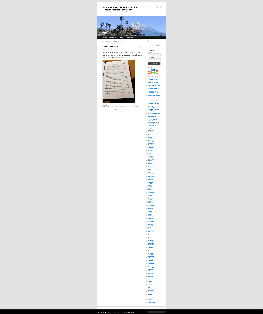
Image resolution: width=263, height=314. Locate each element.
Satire (149, 291)
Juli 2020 (149, 227)
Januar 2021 (150, 220)
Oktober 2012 (150, 276)
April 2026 (150, 136)
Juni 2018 (150, 250)
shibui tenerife (137, 108)
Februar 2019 (150, 240)
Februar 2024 (150, 173)
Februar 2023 (150, 189)
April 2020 (150, 230)
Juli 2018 (149, 249)
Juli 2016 (149, 262)
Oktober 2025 (150, 144)
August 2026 (150, 130)
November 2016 (151, 259)
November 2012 (151, 275)
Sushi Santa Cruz (105, 109)
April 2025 (150, 153)
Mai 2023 (149, 185)
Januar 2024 (150, 175)
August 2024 (150, 165)
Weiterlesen (105, 105)
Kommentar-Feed (151, 302)
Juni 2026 (150, 133)
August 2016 (150, 260)
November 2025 (151, 143)
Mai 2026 (149, 134)
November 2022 (151, 192)
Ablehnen (161, 311)
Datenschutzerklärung (113, 37)
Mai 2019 (149, 237)
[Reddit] (149, 72)
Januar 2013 (150, 272)
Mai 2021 (149, 214)
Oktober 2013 (150, 269)
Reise (149, 288)
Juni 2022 (150, 199)
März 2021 (150, 217)
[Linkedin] (154, 70)
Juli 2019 (149, 234)
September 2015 (151, 264)
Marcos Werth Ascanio (120, 108)
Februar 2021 (150, 218)
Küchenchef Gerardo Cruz (110, 108)
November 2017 (151, 256)
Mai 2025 (149, 152)
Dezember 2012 (151, 273)
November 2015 (151, 263)
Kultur (149, 287)
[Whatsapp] (154, 72)
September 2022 (151, 195)
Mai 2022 (149, 201)
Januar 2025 (150, 157)
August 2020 (150, 225)
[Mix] (151, 72)
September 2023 (151, 181)
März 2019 (150, 238)
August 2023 (150, 182)
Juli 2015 (149, 266)
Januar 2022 (150, 204)
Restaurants (112, 106)
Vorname (150, 52)
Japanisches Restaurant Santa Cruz (133, 106)
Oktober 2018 (150, 244)
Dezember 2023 (151, 176)
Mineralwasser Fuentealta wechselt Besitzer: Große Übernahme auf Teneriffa (153, 82)
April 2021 (150, 215)
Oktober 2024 (150, 162)
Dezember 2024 (151, 159)
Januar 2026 (150, 140)
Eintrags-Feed (151, 301)
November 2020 (151, 223)
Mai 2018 (149, 251)
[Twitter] (151, 70)
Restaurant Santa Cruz (129, 108)
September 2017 (151, 257)
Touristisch (150, 294)
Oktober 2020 (150, 224)
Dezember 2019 (151, 231)
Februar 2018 (150, 253)
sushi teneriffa (112, 109)
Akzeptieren (152, 311)
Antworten (118, 109)
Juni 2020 (150, 228)
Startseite (105, 37)
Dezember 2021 (151, 205)
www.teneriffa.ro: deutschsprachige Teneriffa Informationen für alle (119, 8)
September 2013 (151, 270)
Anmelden (150, 299)
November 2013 (151, 267)
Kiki (124, 57)
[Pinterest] (157, 70)
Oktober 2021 (150, 208)
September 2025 (151, 146)
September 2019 (151, 233)
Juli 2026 (149, 131)
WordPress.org (151, 304)
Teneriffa (116, 106)
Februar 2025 (150, 156)
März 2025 (150, 154)
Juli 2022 (149, 198)
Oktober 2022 (150, 194)
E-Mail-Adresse (151, 57)
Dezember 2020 (151, 221)
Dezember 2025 (151, 141)
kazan (103, 108)
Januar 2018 (150, 254)
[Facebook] (149, 70)
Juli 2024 (149, 166)
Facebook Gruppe (129, 37)
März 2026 (150, 137)
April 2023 (150, 186)
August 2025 (150, 147)
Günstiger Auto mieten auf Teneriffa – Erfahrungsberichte (153, 119)
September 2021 (151, 209)
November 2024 (151, 160)
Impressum (122, 37)
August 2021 (150, 211)
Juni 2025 (150, 150)
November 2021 (151, 207)
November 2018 (151, 243)
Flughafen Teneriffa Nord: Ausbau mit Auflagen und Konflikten (153, 92)
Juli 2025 (149, 149)
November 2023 (151, 178)
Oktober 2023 (150, 179)
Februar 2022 (150, 202)
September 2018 (151, 246)
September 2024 (151, 163)
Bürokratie (150, 284)
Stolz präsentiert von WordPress (136, 309)
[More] (157, 72)
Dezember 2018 (151, 241)
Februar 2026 (150, 139)
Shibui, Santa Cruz (110, 46)
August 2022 (150, 196)
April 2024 (150, 170)
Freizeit (149, 285)
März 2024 (150, 172)
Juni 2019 (150, 236)
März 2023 (150, 188)
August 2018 (150, 247)
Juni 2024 (150, 167)
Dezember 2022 (151, 191)
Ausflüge (149, 283)
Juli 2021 (149, 212)
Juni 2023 (150, 183)
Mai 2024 (149, 169)
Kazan (136, 52)
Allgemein (150, 281)
